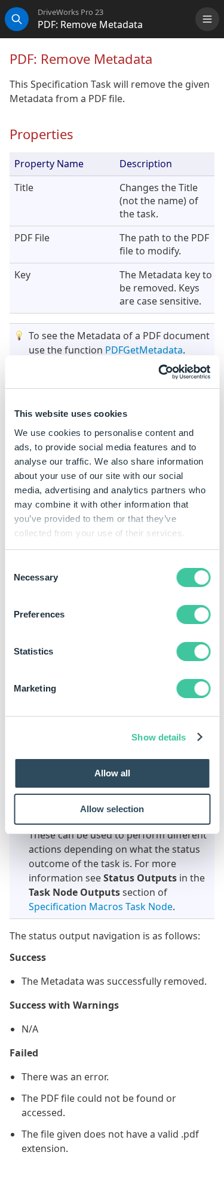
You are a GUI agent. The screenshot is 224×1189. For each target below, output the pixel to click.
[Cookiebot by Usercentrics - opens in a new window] (159, 372)
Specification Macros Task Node (101, 906)
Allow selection (112, 809)
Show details (158, 737)
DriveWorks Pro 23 (70, 12)
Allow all (112, 773)
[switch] (193, 614)
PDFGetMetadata (144, 350)
